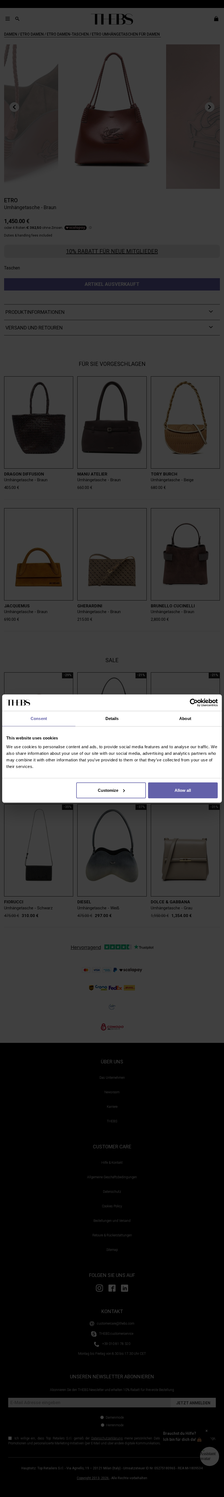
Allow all (183, 790)
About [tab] (185, 718)
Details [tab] (112, 718)
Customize (108, 790)
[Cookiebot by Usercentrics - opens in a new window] (194, 703)
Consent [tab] (39, 718)
